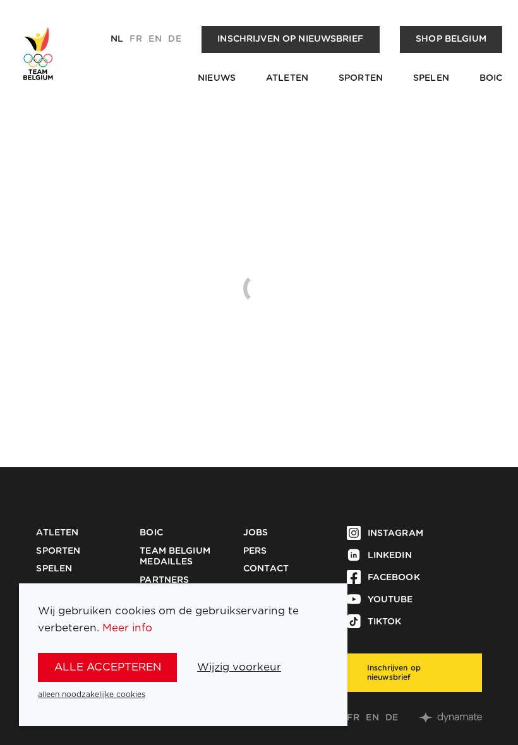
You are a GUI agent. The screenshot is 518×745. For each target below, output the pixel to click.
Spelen (431, 78)
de (174, 39)
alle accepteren (107, 667)
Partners (164, 580)
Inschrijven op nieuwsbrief (290, 39)
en (154, 39)
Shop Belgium (451, 39)
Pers (255, 551)
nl (117, 39)
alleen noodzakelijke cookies (91, 694)
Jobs (255, 532)
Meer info (127, 628)
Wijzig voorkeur (239, 667)
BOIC (491, 78)
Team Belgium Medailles (175, 557)
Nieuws (217, 78)
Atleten (287, 78)
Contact (266, 568)
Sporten (361, 78)
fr (136, 39)
